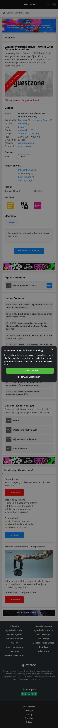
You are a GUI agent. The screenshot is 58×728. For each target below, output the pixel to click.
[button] (29, 377)
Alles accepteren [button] (30, 371)
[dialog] (29, 364)
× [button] (52, 349)
